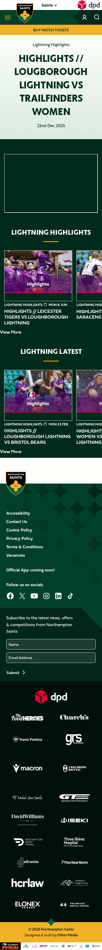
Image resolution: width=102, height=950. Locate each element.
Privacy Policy (19, 538)
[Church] (74, 717)
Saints (47, 5)
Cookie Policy (19, 530)
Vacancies (15, 555)
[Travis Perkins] (28, 739)
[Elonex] (28, 905)
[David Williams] (28, 820)
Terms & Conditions (24, 547)
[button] (47, 5)
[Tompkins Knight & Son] (74, 883)
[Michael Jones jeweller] (28, 798)
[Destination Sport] (28, 842)
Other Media (67, 935)
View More (10, 332)
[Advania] (28, 862)
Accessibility (18, 513)
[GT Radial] (74, 798)
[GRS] (74, 739)
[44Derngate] (74, 905)
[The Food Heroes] (28, 717)
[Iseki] (74, 820)
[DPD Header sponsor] (89, 5)
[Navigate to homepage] (25, 13)
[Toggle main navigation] (6, 17)
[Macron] (28, 769)
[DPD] (51, 697)
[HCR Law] (28, 882)
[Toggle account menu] (85, 17)
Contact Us (16, 521)
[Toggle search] (97, 17)
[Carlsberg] (74, 768)
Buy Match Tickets (51, 30)
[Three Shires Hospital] (74, 842)
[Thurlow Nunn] (74, 862)
